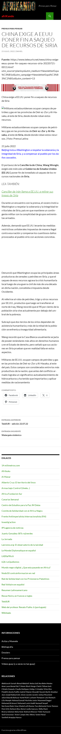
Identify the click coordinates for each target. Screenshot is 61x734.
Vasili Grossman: (8, 715)
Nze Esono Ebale (8, 706)
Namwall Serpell (42, 703)
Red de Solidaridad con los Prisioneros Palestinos (25, 578)
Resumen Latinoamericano (14, 590)
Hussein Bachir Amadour (48, 692)
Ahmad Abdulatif (23, 683)
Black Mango (31, 686)
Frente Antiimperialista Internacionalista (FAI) (24, 516)
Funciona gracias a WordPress (14, 730)
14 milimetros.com (11, 465)
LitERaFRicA (8, 556)
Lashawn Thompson (36, 698)
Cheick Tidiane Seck (43, 686)
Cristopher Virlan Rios (43, 689)
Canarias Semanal (10, 499)
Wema (32, 715)
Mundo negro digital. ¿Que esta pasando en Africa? (26, 567)
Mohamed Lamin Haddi (26, 703)
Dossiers (6, 652)
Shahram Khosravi (31, 712)
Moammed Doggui (44, 700)
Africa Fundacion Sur (12, 493)
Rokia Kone (19, 712)
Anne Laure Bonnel (9, 686)
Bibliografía (7, 646)
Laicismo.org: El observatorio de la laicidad (22, 544)
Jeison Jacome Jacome (29, 695)
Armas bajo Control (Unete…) (16, 488)
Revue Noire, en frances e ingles (17, 595)
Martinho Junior (31, 700)
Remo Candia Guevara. (29, 709)
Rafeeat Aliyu (15, 709)
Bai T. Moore (20, 686)
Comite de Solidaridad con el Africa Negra (22, 510)
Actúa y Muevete (10, 641)
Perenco (55, 706)
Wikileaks (6, 612)
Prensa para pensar (12, 28)
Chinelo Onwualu (8, 689)
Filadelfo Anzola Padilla (10, 692)
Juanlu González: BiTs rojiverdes (17, 533)
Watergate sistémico (11, 433)
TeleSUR (6, 601)
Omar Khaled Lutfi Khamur (24, 706)
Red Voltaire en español (13, 584)
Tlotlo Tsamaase (44, 712)
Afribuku (6, 471)
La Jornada (7, 539)
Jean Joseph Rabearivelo (11, 695)
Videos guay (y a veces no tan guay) (18, 664)
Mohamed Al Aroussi (9, 703)
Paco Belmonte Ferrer (43, 706)
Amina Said (34, 683)
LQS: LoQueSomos (10, 561)
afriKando (8, 16)
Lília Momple (6, 700)
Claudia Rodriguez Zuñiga (25, 689)
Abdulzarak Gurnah (9, 683)
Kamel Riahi (24, 698)
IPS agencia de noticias (12, 527)
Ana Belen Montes (45, 683)
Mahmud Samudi (18, 700)
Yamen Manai (40, 715)
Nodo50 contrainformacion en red (18, 573)
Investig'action (9, 522)
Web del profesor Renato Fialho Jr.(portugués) (24, 607)
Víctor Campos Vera (22, 715)
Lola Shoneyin (50, 698)
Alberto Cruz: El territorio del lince (19, 482)
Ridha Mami (43, 709)
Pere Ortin (6, 709)
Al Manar (6, 476)
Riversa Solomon (8, 712)
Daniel (19, 51)
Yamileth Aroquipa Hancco (11, 717)
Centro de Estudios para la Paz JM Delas (21, 505)
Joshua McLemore (45, 695)
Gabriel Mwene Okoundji (29, 692)
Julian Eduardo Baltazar (10, 698)
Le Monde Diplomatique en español (19, 550)
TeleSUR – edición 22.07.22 (15, 422)
